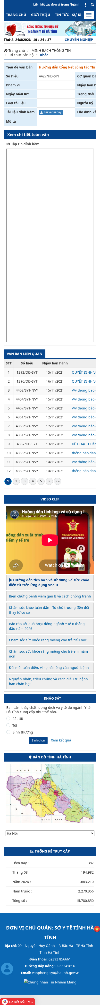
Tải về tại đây (52, 112)
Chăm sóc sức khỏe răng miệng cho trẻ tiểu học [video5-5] (48, 640)
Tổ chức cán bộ (21, 55)
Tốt (14, 725)
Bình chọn (38, 740)
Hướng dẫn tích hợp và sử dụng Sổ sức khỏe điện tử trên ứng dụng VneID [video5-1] (49, 582)
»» (57, 481)
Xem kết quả (61, 740)
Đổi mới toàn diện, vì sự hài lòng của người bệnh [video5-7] (49, 667)
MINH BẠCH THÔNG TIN (51, 50)
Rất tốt (17, 719)
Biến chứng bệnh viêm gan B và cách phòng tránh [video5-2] (50, 596)
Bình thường (22, 732)
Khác (44, 55)
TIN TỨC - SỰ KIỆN (70, 14)
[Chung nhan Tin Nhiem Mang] (50, 982)
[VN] (97, 928)
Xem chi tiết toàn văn (28, 134)
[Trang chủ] (50, 28)
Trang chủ (16, 14)
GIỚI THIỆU (40, 14)
